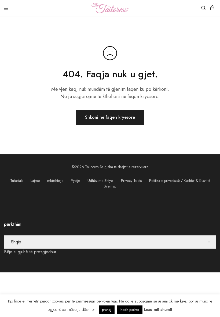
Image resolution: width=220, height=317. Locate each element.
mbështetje (55, 180)
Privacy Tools (131, 180)
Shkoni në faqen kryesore (110, 117)
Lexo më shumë (158, 309)
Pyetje (75, 180)
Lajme (35, 180)
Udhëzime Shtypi (100, 180)
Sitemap (110, 186)
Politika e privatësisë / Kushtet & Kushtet (179, 180)
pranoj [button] (106, 309)
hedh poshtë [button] (129, 309)
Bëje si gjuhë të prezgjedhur (30, 252)
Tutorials (16, 180)
